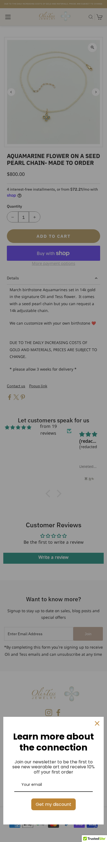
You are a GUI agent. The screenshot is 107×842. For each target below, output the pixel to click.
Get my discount (53, 804)
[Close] (97, 723)
